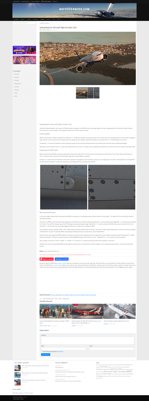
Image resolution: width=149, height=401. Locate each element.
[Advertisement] (87, 111)
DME (97, 367)
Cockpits (28, 19)
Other (58, 19)
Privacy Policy (60, 351)
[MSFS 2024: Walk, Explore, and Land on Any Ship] (17, 382)
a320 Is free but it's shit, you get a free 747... (66, 376)
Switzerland (114, 376)
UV (117, 376)
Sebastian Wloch (105, 376)
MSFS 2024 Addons (18, 397)
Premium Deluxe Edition (122, 374)
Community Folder (124, 365)
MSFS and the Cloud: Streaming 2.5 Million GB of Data (35, 373)
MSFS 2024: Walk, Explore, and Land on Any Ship (33, 380)
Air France (100, 364)
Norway (98, 374)
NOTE (101, 374)
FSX (119, 367)
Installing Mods (25, 1)
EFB (99, 367)
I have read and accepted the (53, 351)
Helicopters (35, 19)
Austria (112, 364)
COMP (131, 364)
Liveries (42, 19)
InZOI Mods (15, 393)
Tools (53, 19)
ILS (129, 367)
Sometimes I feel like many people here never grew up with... (70, 372)
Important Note (107, 369)
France (117, 367)
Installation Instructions (126, 369)
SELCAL (110, 376)
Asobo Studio (104, 364)
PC (106, 374)
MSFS (56, 298)
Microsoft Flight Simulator (48, 298)
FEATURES (104, 367)
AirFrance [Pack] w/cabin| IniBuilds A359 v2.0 (116, 321)
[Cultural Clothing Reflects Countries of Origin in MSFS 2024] (56, 311)
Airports (22, 19)
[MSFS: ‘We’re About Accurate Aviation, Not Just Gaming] (17, 368)
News (47, 23)
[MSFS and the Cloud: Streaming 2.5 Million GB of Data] (17, 375)
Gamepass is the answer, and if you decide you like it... (68, 381)
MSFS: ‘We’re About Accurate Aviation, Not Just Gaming (35, 365)
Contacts (55, 1)
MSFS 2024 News (46, 1)
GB (125, 367)
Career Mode (116, 364)
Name (43, 346)
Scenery (48, 19)
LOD (101, 371)
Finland (114, 367)
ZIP (101, 378)
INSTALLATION (116, 369)
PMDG (60, 298)
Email (91, 346)
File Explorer (110, 367)
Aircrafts (16, 19)
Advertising (16, 399)
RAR (128, 374)
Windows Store (123, 376)
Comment (43, 335)
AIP (96, 364)
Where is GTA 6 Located (26, 393)
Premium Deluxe (114, 374)
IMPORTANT (99, 369)
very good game (59, 367)
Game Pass (122, 367)
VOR (119, 376)
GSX (127, 367)
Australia (109, 364)
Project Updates (66, 298)
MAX (103, 371)
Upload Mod (16, 1)
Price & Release (35, 1)
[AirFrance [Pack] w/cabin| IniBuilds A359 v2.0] (120, 311)
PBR (104, 374)
